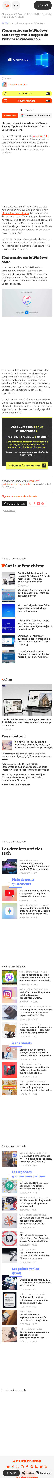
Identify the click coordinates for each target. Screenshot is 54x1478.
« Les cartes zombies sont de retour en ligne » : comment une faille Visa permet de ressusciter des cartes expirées (36, 1030)
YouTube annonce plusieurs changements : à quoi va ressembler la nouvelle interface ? (35, 893)
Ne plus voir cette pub (14, 558)
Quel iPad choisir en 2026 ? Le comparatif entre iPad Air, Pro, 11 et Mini (35, 1282)
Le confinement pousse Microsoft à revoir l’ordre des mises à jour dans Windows (34, 654)
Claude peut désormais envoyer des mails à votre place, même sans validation (36, 1052)
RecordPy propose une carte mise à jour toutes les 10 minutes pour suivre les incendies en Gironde (24, 777)
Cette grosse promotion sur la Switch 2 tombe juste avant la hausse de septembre (35, 1070)
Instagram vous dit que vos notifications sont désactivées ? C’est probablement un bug (35, 995)
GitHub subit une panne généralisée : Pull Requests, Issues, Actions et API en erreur (35, 1238)
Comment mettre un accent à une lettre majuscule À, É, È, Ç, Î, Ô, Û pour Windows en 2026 (26, 756)
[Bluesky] (41, 1466)
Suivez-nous (10, 115)
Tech (7, 23)
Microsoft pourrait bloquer (15, 213)
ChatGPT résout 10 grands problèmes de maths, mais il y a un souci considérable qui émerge (33, 744)
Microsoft (9, 510)
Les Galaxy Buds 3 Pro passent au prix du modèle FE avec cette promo (35, 1255)
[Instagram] (22, 1466)
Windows (39, 23)
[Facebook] (27, 1466)
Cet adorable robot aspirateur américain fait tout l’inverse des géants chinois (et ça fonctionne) (34, 1317)
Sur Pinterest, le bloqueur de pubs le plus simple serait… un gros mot (35, 1203)
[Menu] (16, 5)
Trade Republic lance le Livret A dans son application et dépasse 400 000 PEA (36, 1012)
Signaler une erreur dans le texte (20, 496)
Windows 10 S (41, 136)
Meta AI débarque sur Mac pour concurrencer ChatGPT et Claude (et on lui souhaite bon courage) (35, 977)
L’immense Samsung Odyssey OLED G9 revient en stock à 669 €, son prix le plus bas (35, 866)
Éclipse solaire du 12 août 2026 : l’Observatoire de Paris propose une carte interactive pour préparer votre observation (26, 767)
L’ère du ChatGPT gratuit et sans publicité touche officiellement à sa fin (34, 1186)
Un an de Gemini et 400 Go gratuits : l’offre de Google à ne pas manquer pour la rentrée (35, 910)
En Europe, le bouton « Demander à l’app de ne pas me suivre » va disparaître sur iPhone (34, 1300)
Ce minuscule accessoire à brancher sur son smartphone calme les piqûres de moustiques (34, 1335)
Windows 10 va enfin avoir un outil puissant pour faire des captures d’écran (34, 593)
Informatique (22, 23)
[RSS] (36, 1466)
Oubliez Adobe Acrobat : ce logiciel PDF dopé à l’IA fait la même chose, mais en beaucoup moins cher (34, 577)
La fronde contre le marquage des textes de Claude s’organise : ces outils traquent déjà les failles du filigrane (36, 1220)
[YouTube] (8, 1466)
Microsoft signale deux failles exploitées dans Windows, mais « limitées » (34, 608)
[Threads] (46, 1466)
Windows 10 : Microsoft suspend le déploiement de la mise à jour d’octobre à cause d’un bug (34, 640)
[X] (17, 1466)
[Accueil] (6, 5)
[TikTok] (13, 1466)
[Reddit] (32, 1466)
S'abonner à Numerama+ (24, 465)
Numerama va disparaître (16, 784)
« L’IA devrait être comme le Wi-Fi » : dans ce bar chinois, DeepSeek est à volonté (36, 1158)
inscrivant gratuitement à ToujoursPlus (20, 482)
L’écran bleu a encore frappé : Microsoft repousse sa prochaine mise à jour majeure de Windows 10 (35, 625)
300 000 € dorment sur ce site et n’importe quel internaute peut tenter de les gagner (35, 1087)
